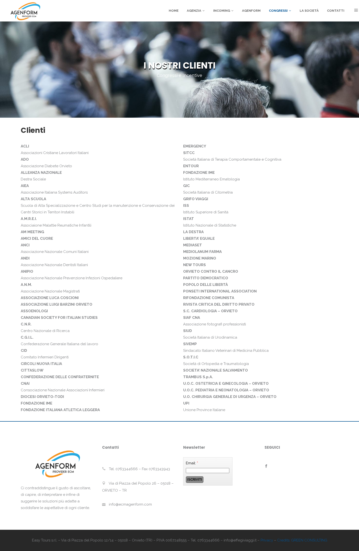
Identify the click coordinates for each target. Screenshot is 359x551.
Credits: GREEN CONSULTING (302, 540)
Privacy (267, 540)
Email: (192, 463)
